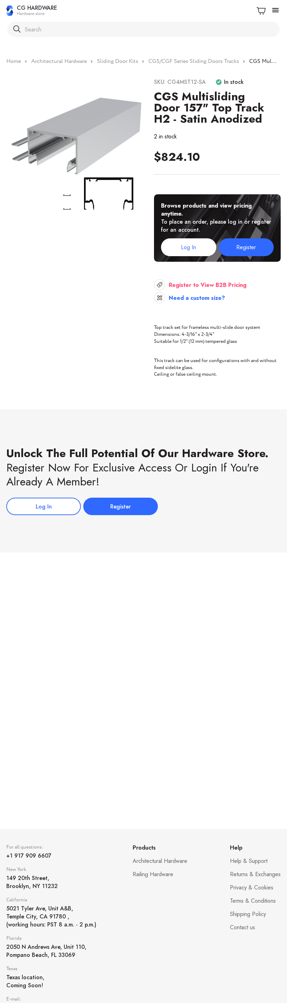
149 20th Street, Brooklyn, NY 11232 (32, 882)
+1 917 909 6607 (28, 856)
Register (246, 247)
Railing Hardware (153, 874)
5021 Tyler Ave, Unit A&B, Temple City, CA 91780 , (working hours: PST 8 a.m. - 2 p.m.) (51, 916)
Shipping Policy (248, 914)
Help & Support (248, 861)
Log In (188, 247)
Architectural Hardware (160, 861)
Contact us (242, 927)
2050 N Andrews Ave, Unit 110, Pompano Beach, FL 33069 (46, 951)
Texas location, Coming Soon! (25, 981)
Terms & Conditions (253, 901)
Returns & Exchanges (255, 874)
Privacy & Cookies (251, 887)
